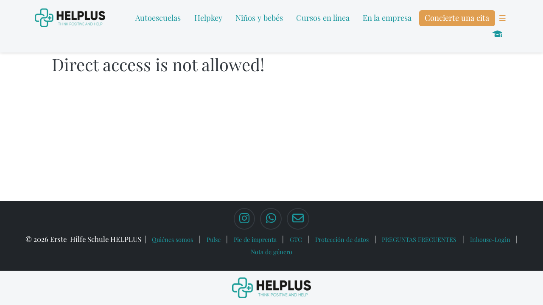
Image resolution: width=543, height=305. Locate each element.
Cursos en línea (323, 17)
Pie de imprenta (255, 239)
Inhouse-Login (490, 239)
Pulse (214, 239)
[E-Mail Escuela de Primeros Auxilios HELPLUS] (298, 219)
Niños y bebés (259, 17)
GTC (296, 239)
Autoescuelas (158, 17)
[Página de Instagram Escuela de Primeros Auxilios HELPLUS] (244, 219)
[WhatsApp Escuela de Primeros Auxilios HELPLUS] (270, 219)
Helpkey (208, 17)
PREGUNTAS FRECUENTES (419, 239)
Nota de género (271, 251)
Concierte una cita (457, 17)
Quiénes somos (172, 239)
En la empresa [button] (387, 17)
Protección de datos (342, 239)
